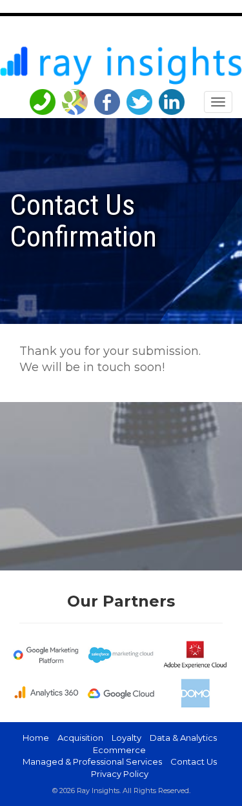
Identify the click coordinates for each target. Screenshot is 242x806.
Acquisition (80, 737)
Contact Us (193, 761)
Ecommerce (119, 750)
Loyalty (126, 737)
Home (36, 737)
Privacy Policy (119, 774)
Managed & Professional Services (92, 761)
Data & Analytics (183, 737)
